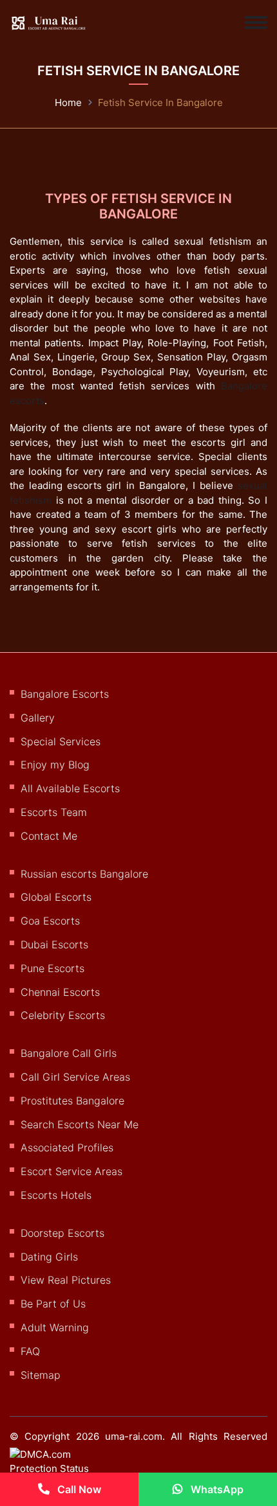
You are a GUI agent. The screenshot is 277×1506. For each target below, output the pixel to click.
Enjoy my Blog (55, 764)
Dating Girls (49, 1256)
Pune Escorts (52, 968)
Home (68, 102)
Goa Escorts (50, 920)
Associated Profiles (67, 1147)
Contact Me (49, 835)
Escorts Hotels (56, 1195)
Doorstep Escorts (62, 1233)
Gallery (38, 717)
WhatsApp (216, 1489)
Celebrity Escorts (63, 1015)
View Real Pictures (66, 1279)
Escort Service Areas (71, 1171)
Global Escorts (56, 896)
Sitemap (41, 1375)
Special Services (60, 741)
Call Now (78, 1489)
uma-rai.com (133, 1436)
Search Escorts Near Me (79, 1124)
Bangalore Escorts (65, 693)
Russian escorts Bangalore (84, 873)
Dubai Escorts (54, 944)
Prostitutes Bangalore (72, 1100)
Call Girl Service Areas (75, 1076)
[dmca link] (63, 1466)
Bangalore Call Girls (69, 1053)
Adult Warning (55, 1327)
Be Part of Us (53, 1303)
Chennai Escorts (60, 992)
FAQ (30, 1351)
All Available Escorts (70, 788)
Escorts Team (54, 812)
